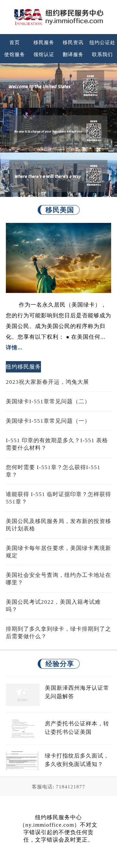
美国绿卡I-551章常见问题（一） (48, 421)
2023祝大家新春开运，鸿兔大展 (47, 382)
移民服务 (43, 42)
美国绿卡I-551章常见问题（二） (48, 401)
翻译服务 (73, 54)
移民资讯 (73, 42)
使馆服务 (14, 54)
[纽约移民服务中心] (58, 17)
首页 (14, 42)
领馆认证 (43, 54)
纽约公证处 (102, 42)
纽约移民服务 (23, 367)
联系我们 (102, 54)
